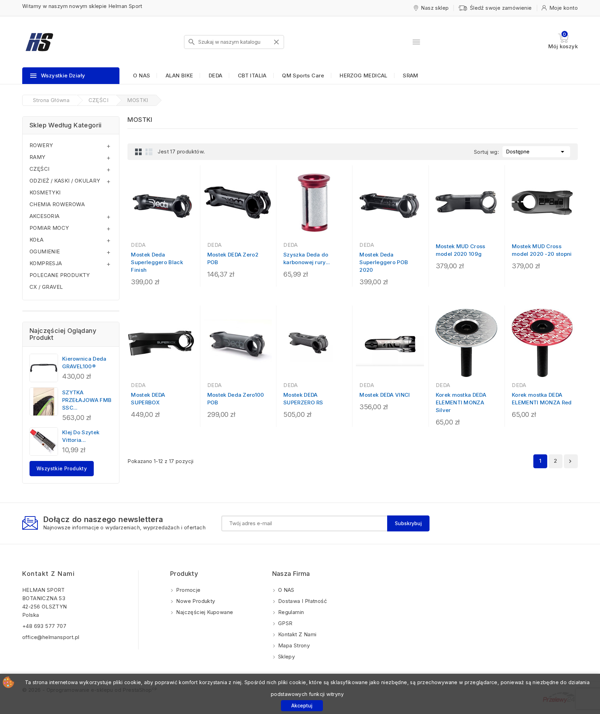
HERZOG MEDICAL (364, 75)
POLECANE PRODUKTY (60, 275)
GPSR (285, 623)
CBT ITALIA (252, 75)
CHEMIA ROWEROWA (57, 204)
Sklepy (286, 656)
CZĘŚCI (39, 169)
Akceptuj (301, 705)
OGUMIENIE (45, 251)
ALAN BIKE (179, 75)
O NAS (141, 75)
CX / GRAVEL (46, 287)
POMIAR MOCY (49, 228)
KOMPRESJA (46, 263)
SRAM (410, 75)
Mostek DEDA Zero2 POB (232, 258)
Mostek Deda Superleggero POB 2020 (383, 262)
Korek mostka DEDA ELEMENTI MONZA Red (542, 399)
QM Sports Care (303, 75)
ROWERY (41, 145)
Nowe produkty (195, 601)
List (148, 151)
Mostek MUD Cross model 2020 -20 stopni (542, 250)
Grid (138, 151)
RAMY (37, 157)
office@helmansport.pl (50, 637)
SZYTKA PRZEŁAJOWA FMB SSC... (86, 400)
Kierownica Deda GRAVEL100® (84, 362)
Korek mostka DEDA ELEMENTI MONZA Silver (461, 402)
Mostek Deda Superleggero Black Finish (157, 262)
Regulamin (290, 612)
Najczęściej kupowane (204, 612)
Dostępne (536, 152)
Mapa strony (293, 645)
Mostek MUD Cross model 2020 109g (460, 250)
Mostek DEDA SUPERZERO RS (303, 399)
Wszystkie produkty (61, 468)
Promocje (188, 590)
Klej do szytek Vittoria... (80, 436)
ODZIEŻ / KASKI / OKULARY (65, 180)
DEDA (216, 75)
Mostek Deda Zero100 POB (235, 399)
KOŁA (37, 239)
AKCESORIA (45, 216)
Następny (570, 461)
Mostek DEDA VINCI (384, 395)
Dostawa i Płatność (302, 601)
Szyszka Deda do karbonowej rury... (306, 258)
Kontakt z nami (48, 573)
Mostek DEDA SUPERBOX (148, 399)
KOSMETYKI (45, 192)
